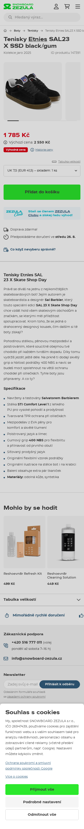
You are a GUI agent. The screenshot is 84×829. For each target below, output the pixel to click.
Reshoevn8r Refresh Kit (23, 574)
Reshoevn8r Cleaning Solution (61, 575)
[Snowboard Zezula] (18, 6)
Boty (17, 30)
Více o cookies (16, 776)
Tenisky (33, 30)
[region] (42, 91)
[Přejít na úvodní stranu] (5, 30)
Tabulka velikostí (20, 599)
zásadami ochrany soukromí (26, 696)
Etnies (37, 39)
